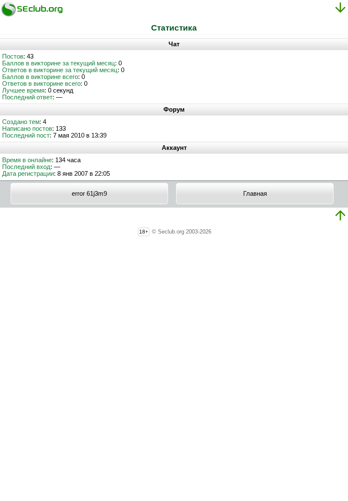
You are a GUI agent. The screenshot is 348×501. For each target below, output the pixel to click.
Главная (255, 193)
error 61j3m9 (89, 193)
